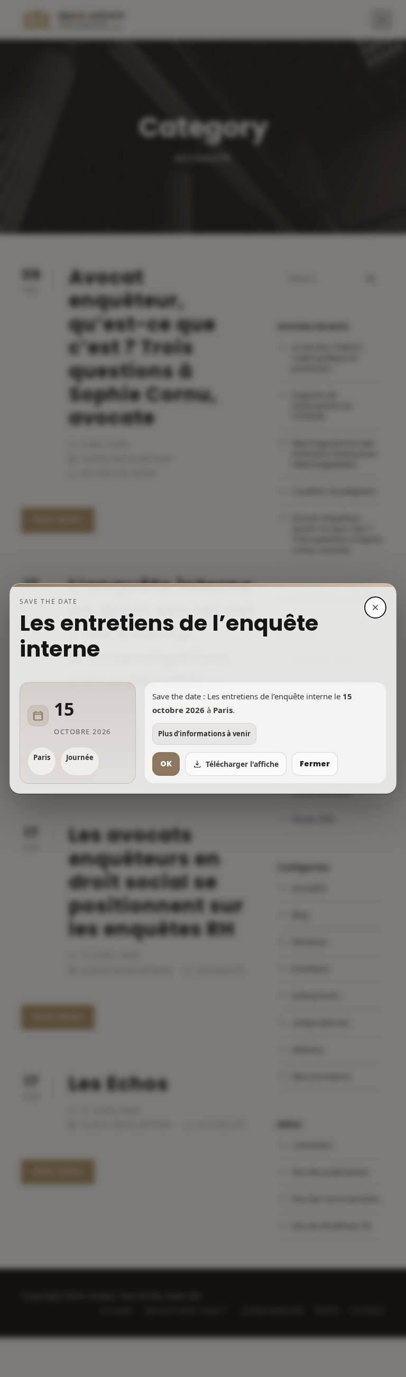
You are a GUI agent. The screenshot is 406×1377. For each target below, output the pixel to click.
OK (166, 763)
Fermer (315, 763)
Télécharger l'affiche (242, 764)
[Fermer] (375, 607)
